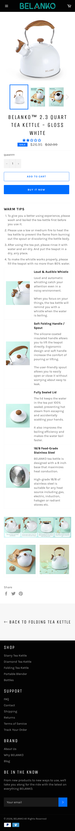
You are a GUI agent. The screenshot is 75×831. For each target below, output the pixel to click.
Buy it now (37, 189)
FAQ (6, 699)
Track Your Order (15, 730)
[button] (32, 140)
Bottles (9, 680)
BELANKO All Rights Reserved (30, 818)
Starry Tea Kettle (15, 655)
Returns (9, 717)
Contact (9, 705)
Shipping (10, 711)
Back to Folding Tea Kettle (39, 622)
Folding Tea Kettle (16, 668)
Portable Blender (15, 674)
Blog (7, 761)
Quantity (9, 155)
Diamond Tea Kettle (17, 661)
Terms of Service (15, 723)
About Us (10, 749)
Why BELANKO (13, 755)
